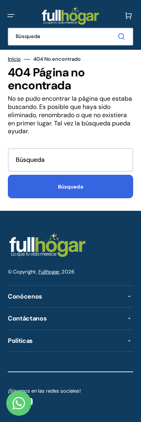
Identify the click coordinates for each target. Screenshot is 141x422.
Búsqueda (70, 186)
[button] (11, 15)
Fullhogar (49, 271)
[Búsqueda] (123, 36)
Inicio (14, 59)
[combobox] (70, 36)
